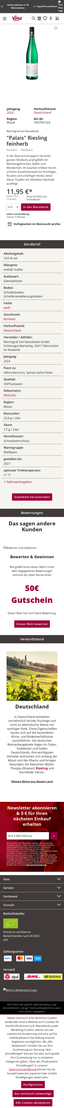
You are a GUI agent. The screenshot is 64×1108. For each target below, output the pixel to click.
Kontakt (8, 905)
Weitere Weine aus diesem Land (32, 781)
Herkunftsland (32, 639)
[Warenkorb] (57, 18)
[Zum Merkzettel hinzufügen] (55, 28)
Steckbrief (32, 244)
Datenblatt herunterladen (32, 497)
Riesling (42, 768)
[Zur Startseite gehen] (18, 18)
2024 (10, 112)
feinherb (9, 319)
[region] (32, 63)
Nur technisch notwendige (33, 1093)
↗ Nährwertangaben (18, 482)
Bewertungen (32, 513)
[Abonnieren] (53, 836)
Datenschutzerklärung (36, 865)
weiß (7, 308)
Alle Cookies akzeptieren (33, 1103)
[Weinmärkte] (39, 18)
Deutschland (42, 112)
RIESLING (10, 395)
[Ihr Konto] (51, 18)
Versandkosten (11, 1008)
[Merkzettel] (45, 18)
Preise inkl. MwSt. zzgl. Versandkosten (37, 198)
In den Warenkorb (35, 207)
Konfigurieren (33, 1084)
